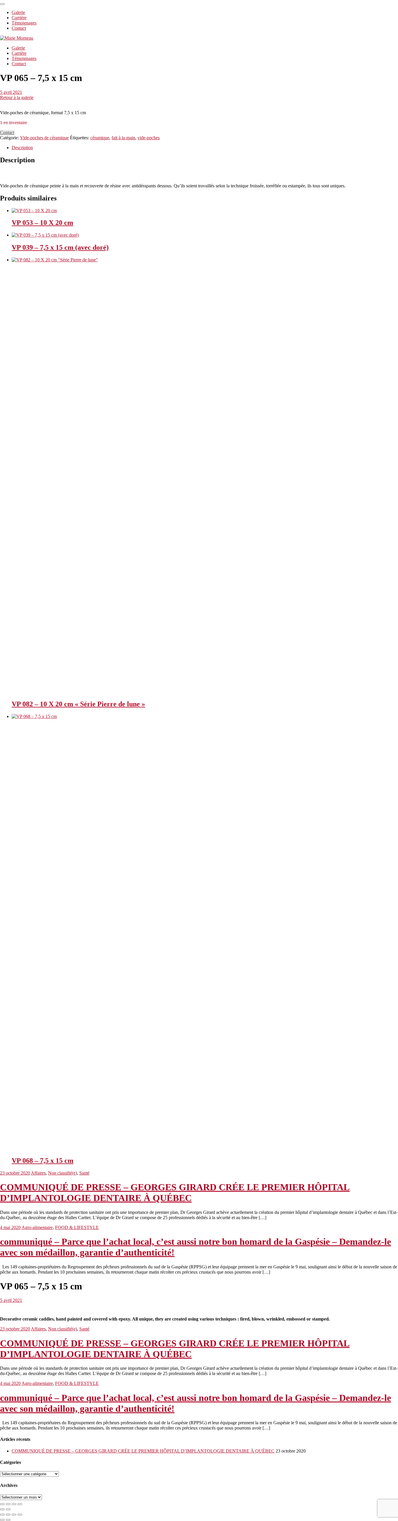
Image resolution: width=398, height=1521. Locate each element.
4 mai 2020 (10, 1227)
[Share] (8, 1504)
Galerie (18, 47)
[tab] (205, 147)
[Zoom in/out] (19, 1504)
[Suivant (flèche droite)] (8, 1520)
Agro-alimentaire (37, 1227)
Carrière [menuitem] (19, 17)
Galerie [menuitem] (18, 12)
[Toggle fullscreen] (14, 1504)
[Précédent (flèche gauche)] (2, 1520)
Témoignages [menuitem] (24, 22)
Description (22, 147)
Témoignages (24, 58)
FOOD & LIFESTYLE (77, 1227)
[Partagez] (8, 1514)
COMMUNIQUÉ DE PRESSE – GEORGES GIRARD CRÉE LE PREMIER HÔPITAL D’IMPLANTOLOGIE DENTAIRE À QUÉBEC (175, 1192)
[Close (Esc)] (2, 1504)
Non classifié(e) (62, 1172)
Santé (84, 1172)
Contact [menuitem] (19, 28)
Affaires (38, 1172)
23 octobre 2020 (15, 1172)
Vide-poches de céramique (44, 137)
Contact (19, 63)
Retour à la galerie (17, 97)
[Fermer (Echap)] (2, 1514)
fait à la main (123, 137)
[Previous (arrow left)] (2, 1509)
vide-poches (149, 137)
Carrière (19, 53)
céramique (99, 137)
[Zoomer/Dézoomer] (19, 1514)
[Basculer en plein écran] (14, 1514)
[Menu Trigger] (2, 4)
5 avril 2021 (11, 92)
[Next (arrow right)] (8, 1509)
